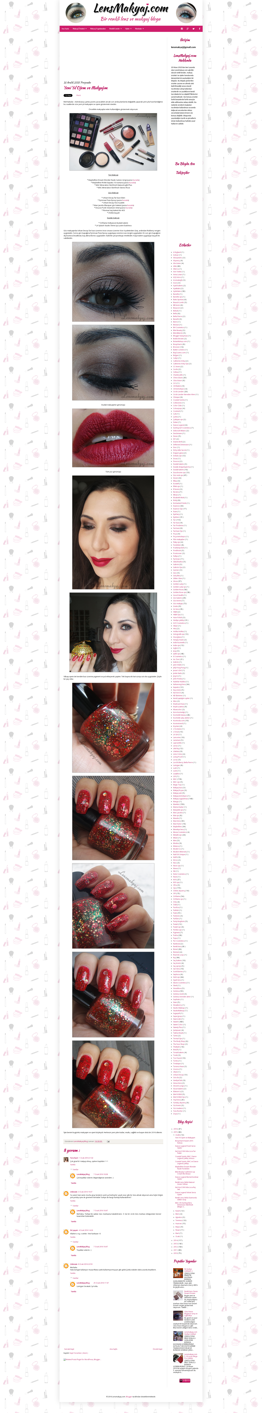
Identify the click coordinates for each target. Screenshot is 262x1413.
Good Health (178, 595)
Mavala (176, 818)
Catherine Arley (179, 361)
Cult (175, 414)
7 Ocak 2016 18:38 (101, 1174)
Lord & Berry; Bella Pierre (183, 762)
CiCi (175, 383)
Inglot (175, 648)
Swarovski (177, 1019)
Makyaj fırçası (178, 790)
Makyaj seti (177, 793)
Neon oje (177, 866)
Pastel (175, 924)
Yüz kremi (177, 1105)
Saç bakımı (177, 960)
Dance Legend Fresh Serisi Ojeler (185, 1147)
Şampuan (177, 1030)
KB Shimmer (178, 695)
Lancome (177, 737)
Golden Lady (178, 584)
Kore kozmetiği (179, 712)
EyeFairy (176, 514)
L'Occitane (177, 729)
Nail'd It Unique (179, 854)
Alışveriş (176, 260)
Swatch (176, 1022)
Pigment (176, 932)
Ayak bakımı (178, 285)
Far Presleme (178, 525)
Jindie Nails (177, 673)
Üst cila (176, 1077)
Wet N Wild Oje (179, 1097)
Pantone (176, 916)
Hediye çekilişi (178, 620)
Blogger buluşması (180, 336)
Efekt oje (176, 486)
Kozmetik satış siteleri (181, 718)
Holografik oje (179, 634)
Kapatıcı (176, 687)
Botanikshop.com (180, 341)
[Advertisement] (113, 56)
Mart (177, 1233)
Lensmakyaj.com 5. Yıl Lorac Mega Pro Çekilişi (190, 1356)
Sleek (175, 985)
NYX (175, 879)
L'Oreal (176, 732)
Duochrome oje (179, 472)
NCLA (175, 860)
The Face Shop (179, 1044)
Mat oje (176, 815)
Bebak (175, 311)
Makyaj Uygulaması (180, 799)
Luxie (175, 771)
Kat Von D (177, 693)
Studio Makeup (179, 1008)
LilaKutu (176, 751)
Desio (175, 436)
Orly (175, 902)
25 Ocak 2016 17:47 (101, 1283)
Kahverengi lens (179, 684)
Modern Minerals (180, 852)
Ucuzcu (176, 1069)
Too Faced (177, 1058)
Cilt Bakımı (177, 386)
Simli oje (176, 977)
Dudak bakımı (178, 464)
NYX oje (176, 882)
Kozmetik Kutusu (179, 715)
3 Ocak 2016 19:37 (85, 1192)
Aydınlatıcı (177, 291)
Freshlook (177, 550)
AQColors (177, 277)
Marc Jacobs (178, 812)
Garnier (176, 570)
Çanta (175, 417)
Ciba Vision (177, 380)
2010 (176, 1253)
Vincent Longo (178, 1086)
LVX (174, 776)
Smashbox (177, 988)
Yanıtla (72, 1164)
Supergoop (177, 1016)
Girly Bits (176, 575)
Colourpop (177, 408)
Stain (175, 1002)
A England (177, 252)
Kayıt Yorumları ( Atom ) (79, 1353)
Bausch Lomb (178, 302)
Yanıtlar (75, 1169)
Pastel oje (177, 927)
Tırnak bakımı (178, 1052)
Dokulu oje (177, 456)
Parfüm (176, 918)
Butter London (179, 350)
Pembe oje (177, 930)
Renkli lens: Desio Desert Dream (191, 1292)
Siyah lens (177, 980)
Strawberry (177, 1005)
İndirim (176, 662)
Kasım (178, 1211)
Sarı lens (176, 969)
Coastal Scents (179, 400)
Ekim (177, 1214)
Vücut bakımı (178, 1089)
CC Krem (176, 366)
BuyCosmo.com (179, 352)
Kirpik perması (179, 704)
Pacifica (176, 907)
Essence (176, 506)
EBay (175, 481)
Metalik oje (177, 835)
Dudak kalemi (178, 469)
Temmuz (179, 1220)
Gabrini (176, 564)
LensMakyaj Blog (81, 1141)
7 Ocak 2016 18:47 (101, 1210)
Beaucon (176, 308)
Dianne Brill (177, 442)
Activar (176, 255)
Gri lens (176, 609)
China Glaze (178, 377)
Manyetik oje (178, 810)
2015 (176, 1132)
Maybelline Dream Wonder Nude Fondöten (185, 1167)
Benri (175, 322)
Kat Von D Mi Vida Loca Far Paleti (185, 1152)
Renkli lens (177, 946)
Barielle (176, 294)
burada (136, 180)
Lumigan (176, 765)
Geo (175, 573)
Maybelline (177, 826)
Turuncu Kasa (178, 1066)
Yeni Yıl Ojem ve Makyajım (185, 1137)
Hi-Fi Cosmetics (179, 623)
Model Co (177, 849)
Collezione (177, 403)
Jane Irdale (177, 665)
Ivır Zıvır (176, 659)
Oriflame (176, 896)
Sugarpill (176, 1013)
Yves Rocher (178, 1111)
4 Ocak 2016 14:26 (86, 1230)
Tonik (175, 1055)
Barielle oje (177, 297)
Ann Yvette (177, 271)
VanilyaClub (178, 1080)
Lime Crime (177, 754)
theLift (175, 1049)
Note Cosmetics (179, 874)
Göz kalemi (177, 598)
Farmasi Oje (178, 531)
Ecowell (176, 483)
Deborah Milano (179, 431)
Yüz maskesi (178, 1108)
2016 (176, 1129)
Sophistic (177, 999)
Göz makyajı (178, 603)
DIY (174, 439)
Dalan (175, 422)
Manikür (176, 804)
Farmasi (176, 528)
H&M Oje (177, 614)
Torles (175, 1061)
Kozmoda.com (179, 720)
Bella (175, 313)
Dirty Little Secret (180, 450)
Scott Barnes (178, 971)
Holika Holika (178, 631)
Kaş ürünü (177, 690)
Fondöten (177, 545)
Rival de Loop (178, 955)
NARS (175, 857)
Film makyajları (179, 539)
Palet (175, 913)
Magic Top (177, 785)
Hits (175, 628)
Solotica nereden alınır (182, 997)
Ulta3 (175, 1072)
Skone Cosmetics (180, 983)
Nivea (175, 868)
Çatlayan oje (178, 419)
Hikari (175, 626)
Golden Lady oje (179, 587)
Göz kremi (177, 600)
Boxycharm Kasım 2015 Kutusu (184, 1142)
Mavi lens (177, 821)
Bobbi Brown (178, 338)
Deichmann (177, 433)
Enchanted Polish (180, 503)
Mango (176, 801)
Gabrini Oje (177, 567)
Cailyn (175, 358)
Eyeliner (176, 517)
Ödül (175, 904)
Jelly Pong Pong (179, 668)
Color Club (177, 405)
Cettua (176, 372)
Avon (175, 283)
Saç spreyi (177, 966)
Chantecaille (178, 375)
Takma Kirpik (178, 1033)
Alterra (176, 269)
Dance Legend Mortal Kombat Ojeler (186, 1178)
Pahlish (176, 910)
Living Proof (178, 757)
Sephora (176, 974)
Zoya (175, 1114)
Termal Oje (177, 1038)
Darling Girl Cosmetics (182, 428)
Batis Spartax (178, 299)
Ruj (174, 957)
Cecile (175, 369)
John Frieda (177, 679)
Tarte (175, 1035)
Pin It (79, 95)
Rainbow (176, 944)
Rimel (175, 949)
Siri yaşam (74, 1230)
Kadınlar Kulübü (179, 681)
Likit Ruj (176, 748)
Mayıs (177, 1227)
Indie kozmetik (179, 642)
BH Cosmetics (178, 327)
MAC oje (176, 782)
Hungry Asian (178, 640)
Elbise (175, 495)
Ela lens (176, 492)
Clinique (176, 397)
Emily (175, 500)
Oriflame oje (178, 899)
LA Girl (176, 734)
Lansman (177, 740)
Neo (175, 863)
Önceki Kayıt (157, 1349)
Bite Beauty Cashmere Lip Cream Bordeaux (185, 1173)
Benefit (176, 319)
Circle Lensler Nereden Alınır (184, 394)
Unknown (73, 1192)
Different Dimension (181, 444)
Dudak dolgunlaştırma (182, 467)
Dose (175, 458)
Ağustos (178, 1217)
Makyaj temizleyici (180, 796)
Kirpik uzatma (178, 706)
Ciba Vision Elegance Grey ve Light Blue (190, 1313)
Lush (175, 768)
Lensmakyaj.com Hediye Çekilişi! (190, 1333)
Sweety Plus (177, 1027)
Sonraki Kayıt (69, 1349)
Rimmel (176, 952)
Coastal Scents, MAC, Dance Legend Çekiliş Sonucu (185, 1157)
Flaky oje (176, 542)
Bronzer (176, 347)
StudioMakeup (179, 1010)
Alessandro (177, 258)
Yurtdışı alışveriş (179, 1102)
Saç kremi (177, 963)
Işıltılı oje (176, 654)
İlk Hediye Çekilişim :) (188, 1270)
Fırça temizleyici (179, 536)
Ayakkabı (177, 288)
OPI (174, 893)
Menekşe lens (178, 829)
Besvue (176, 325)
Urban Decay (178, 1075)
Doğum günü (178, 453)
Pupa (175, 938)
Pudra (175, 935)
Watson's (177, 1091)
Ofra (175, 885)
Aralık (177, 1135)
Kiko (175, 701)
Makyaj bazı (178, 787)
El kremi (176, 489)
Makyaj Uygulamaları (98, 29)
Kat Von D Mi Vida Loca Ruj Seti (185, 1188)
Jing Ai (175, 676)
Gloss (175, 581)
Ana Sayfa (65, 29)
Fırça (175, 534)
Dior (175, 447)
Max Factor (177, 824)
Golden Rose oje (179, 592)
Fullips (175, 556)
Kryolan (176, 726)
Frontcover (177, 553)
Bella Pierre (177, 316)
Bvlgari (176, 355)
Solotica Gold (178, 994)
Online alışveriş (179, 891)
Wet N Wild (177, 1094)
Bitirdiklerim (178, 333)
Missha (176, 843)
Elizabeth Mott (178, 497)
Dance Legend (179, 425)
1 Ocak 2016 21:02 (86, 1158)
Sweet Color (178, 1024)
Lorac (175, 760)
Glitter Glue (177, 578)
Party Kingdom (179, 921)
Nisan (177, 1230)
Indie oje (176, 645)
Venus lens (177, 1083)
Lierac (175, 746)
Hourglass (177, 637)
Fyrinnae (176, 559)
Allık (175, 266)
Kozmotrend (178, 723)
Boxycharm (177, 344)
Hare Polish (177, 617)
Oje (174, 888)
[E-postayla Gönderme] (108, 1141)
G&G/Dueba (178, 562)
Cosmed (176, 411)
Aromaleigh (178, 280)
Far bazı (176, 523)
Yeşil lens (177, 1100)
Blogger (129, 1396)
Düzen (175, 478)
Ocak (177, 1236)
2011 (176, 1250)
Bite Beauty (177, 330)
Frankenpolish (178, 548)
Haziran (178, 1223)
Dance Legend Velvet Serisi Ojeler (185, 1193)
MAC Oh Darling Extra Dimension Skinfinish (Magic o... (184, 1205)
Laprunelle (177, 743)
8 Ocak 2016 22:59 (85, 1264)
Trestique (177, 1063)
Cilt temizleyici (178, 389)
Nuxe (175, 877)
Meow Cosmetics (180, 832)
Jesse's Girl (177, 670)
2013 (176, 1243)
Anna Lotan (177, 274)
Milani (175, 838)
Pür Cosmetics (179, 941)
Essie (175, 511)
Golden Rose (178, 589)
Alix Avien (177, 263)
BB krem (176, 305)
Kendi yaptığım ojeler (181, 698)
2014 (176, 1240)
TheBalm (176, 1047)
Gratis (175, 606)
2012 (176, 1247)
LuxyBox (176, 773)
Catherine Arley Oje (181, 364)
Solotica (176, 991)
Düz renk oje (178, 475)
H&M (175, 612)
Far (174, 520)
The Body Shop (179, 1041)
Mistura (176, 846)
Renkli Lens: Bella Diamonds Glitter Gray (186, 1199)
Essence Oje (178, 509)
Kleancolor (177, 709)
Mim (175, 840)
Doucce (176, 461)
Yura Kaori (74, 1158)
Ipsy (175, 651)
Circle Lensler (178, 391)
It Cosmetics (178, 656)
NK (174, 871)
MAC (175, 779)
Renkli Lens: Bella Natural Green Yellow (184, 1183)
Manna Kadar (178, 807)
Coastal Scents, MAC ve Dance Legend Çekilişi (186, 1162)
